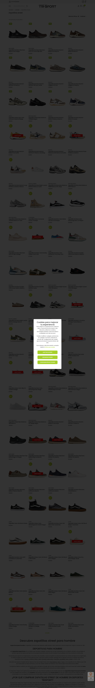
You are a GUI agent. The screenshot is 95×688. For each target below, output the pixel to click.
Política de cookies (50, 347)
